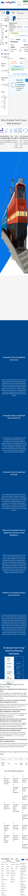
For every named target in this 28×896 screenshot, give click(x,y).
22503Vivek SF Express (3, 764)
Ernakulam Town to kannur (25, 789)
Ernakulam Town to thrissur (25, 780)
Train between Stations (3, 884)
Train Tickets (19, 3)
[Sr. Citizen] (4, 57)
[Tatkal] (1, 57)
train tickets (16, 715)
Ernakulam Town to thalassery (25, 837)
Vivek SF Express (15, 40)
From (3, 11)
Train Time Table (2, 873)
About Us (13, 862)
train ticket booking (16, 735)
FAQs (12, 868)
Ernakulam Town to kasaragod (16, 827)
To (12, 11)
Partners (13, 871)
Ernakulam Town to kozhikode (16, 780)
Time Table (24, 40)
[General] (1, 53)
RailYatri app (17, 707)
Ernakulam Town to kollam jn (25, 797)
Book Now (17, 66)
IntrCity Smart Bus (18, 866)
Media (12, 881)
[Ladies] (4, 53)
